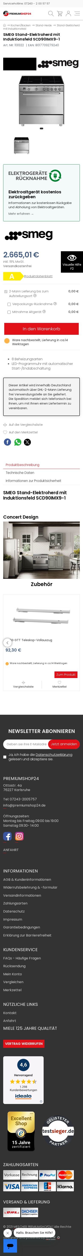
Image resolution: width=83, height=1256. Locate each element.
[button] (41, 128)
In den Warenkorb (41, 329)
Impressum (12, 919)
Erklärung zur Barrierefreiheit (27, 935)
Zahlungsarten (15, 903)
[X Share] (27, 443)
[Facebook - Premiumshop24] (7, 837)
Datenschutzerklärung (54, 754)
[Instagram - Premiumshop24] (19, 837)
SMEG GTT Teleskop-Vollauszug (29, 640)
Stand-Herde (44, 25)
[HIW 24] (51, 1238)
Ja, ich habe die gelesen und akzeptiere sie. (40, 757)
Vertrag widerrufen (24, 1043)
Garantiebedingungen (21, 927)
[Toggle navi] (77, 13)
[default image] (41, 100)
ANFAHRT (11, 849)
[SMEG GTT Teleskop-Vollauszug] (41, 615)
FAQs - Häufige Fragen (22, 958)
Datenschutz (14, 911)
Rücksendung (14, 966)
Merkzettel (60, 686)
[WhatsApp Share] (17, 443)
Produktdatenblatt (38, 276)
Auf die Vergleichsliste (25, 425)
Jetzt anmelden (64, 744)
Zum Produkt (66, 675)
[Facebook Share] (7, 442)
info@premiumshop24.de (24, 805)
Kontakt (10, 1012)
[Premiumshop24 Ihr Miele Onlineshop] (17, 13)
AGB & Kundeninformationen (27, 879)
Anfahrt (9, 1020)
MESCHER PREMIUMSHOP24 (33, 1227)
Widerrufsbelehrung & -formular (30, 887)
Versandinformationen (22, 895)
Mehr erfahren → (21, 214)
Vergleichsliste (23, 686)
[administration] (58, 1237)
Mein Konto (12, 974)
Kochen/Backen (21, 25)
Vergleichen (13, 982)
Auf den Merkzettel (23, 432)
